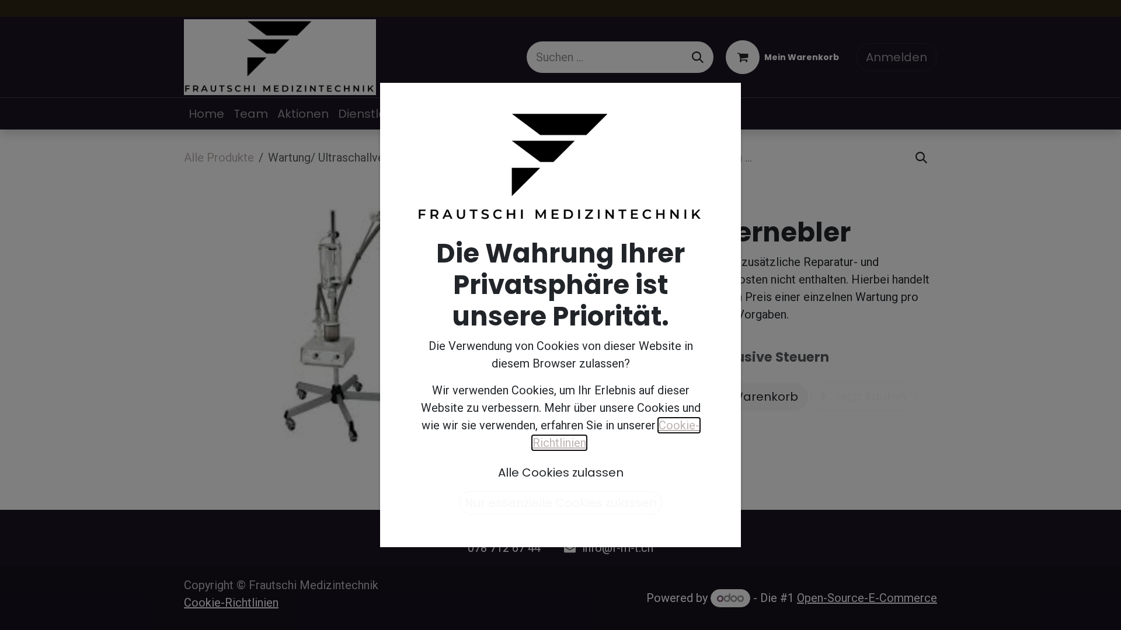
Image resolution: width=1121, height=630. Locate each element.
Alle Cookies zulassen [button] (561, 472)
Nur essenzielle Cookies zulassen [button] (561, 503)
